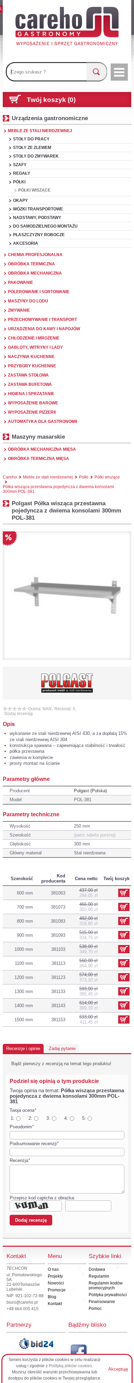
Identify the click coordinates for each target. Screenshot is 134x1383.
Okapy (20, 200)
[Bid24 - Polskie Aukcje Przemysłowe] (36, 1343)
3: (48, 1118)
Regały (21, 173)
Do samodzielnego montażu (45, 226)
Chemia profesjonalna (35, 254)
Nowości (56, 1283)
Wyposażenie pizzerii (32, 412)
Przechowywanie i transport (42, 319)
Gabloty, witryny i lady (35, 347)
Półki (19, 182)
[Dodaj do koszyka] (124, 907)
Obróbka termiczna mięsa (38, 458)
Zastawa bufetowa (30, 384)
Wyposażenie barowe (33, 403)
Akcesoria (25, 243)
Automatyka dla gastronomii (42, 421)
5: (84, 1118)
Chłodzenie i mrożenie (33, 338)
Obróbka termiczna (31, 264)
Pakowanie (20, 282)
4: (66, 1118)
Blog (52, 1296)
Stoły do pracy (31, 139)
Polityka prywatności (108, 1294)
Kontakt (55, 1303)
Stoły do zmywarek (36, 156)
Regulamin (99, 1276)
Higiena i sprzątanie (31, 393)
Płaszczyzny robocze (39, 234)
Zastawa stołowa (28, 375)
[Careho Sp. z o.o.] (67, 27)
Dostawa (97, 1269)
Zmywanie (19, 310)
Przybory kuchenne (32, 366)
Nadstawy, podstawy (37, 217)
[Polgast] (67, 683)
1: (12, 1118)
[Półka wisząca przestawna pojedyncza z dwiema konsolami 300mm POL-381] (67, 595)
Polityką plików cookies (70, 1365)
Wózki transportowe (38, 209)
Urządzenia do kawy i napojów (44, 328)
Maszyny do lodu (28, 301)
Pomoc (95, 1308)
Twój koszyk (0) (51, 99)
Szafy (19, 164)
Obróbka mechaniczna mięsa (42, 449)
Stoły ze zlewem (32, 147)
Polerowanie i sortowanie (38, 291)
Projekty (55, 1276)
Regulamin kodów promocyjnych (106, 1285)
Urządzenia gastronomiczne (50, 118)
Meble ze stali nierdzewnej (40, 130)
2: (30, 1118)
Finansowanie (102, 1301)
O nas (53, 1269)
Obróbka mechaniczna (35, 273)
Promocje (57, 1290)
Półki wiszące (34, 190)
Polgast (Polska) (90, 790)
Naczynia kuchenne (31, 356)
